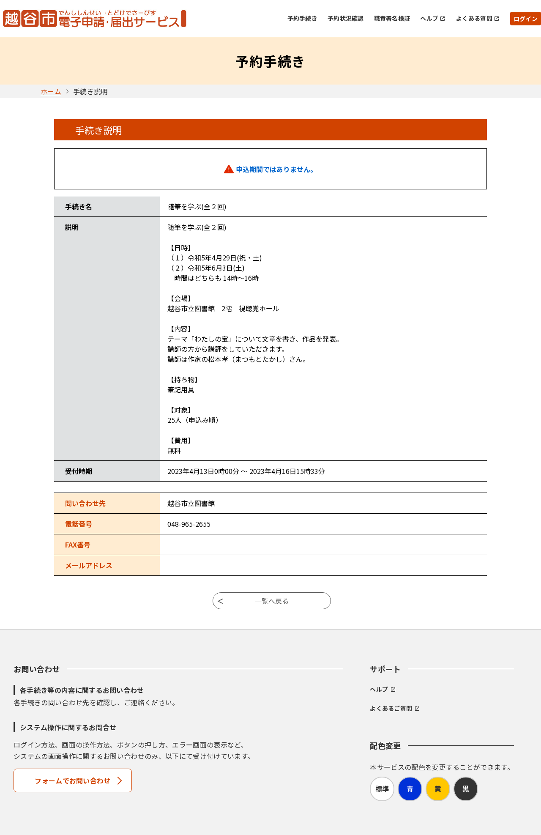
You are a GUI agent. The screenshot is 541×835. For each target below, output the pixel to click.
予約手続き (302, 18)
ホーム (51, 91)
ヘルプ (429, 18)
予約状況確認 (346, 18)
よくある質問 (474, 18)
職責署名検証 (392, 18)
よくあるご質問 (391, 708)
